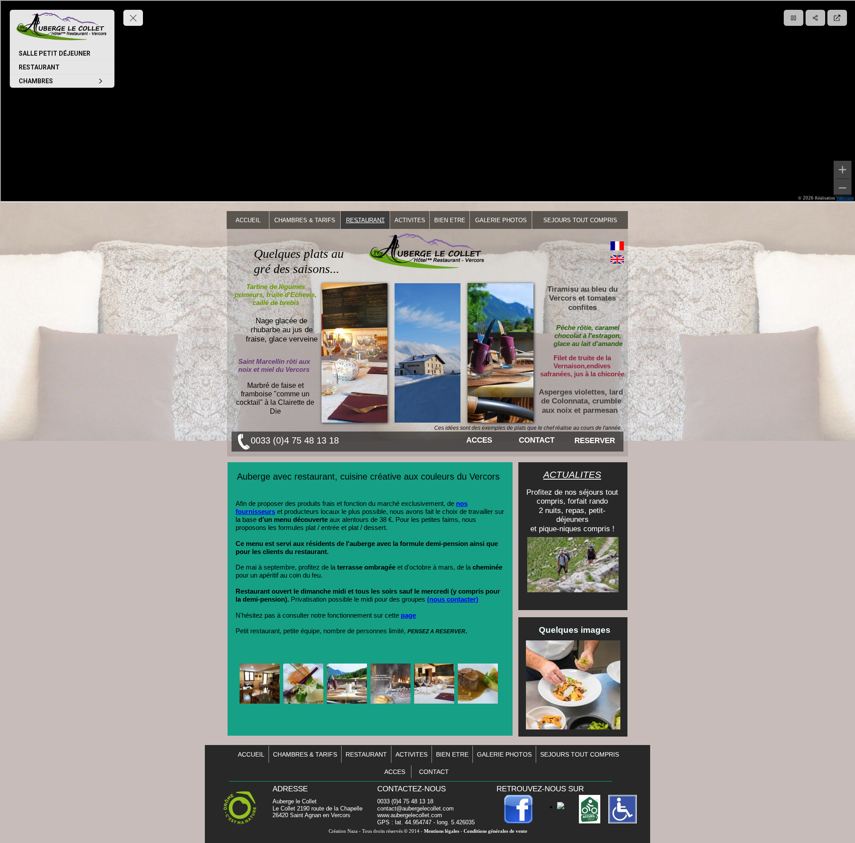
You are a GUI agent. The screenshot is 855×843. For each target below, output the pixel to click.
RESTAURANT (365, 220)
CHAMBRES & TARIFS (304, 220)
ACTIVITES (410, 220)
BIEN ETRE (449, 220)
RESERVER (594, 440)
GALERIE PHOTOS (501, 220)
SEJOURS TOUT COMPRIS (580, 220)
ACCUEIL (248, 220)
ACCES (479, 440)
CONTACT (536, 440)
